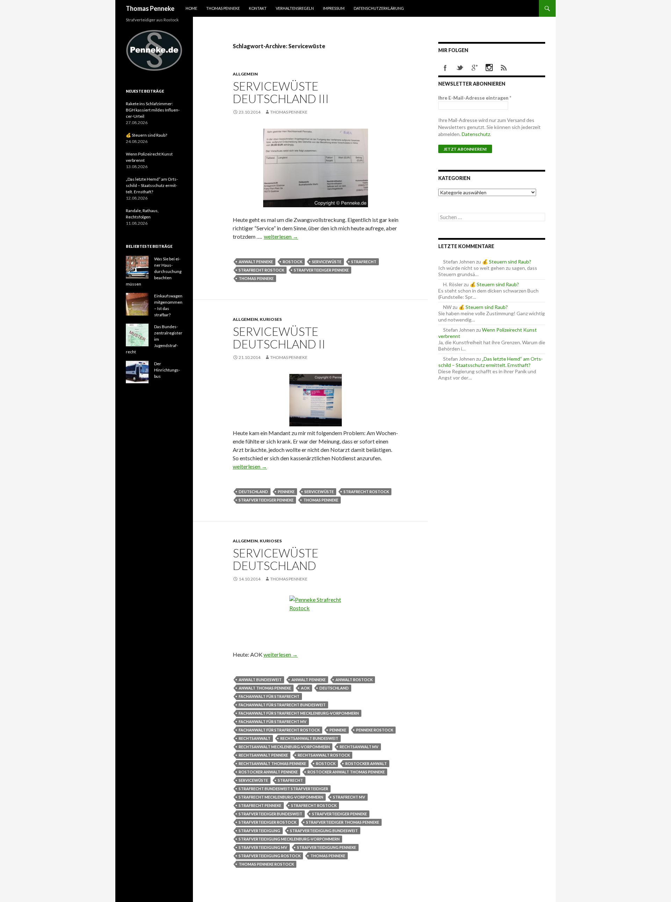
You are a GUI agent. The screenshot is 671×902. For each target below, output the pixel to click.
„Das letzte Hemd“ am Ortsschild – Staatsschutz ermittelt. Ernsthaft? (490, 362)
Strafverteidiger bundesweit (270, 813)
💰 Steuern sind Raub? (506, 262)
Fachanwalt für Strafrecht (269, 696)
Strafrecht (363, 261)
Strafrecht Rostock (261, 270)
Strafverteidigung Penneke (326, 847)
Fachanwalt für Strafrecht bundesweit (282, 704)
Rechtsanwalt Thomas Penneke (272, 763)
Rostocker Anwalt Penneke (268, 772)
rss (504, 68)
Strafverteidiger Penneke (321, 270)
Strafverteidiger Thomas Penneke (342, 822)
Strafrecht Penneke (260, 805)
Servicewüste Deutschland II (279, 337)
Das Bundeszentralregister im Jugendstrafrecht (154, 339)
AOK (305, 688)
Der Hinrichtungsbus (167, 370)
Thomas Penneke (150, 8)
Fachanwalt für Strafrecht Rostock (279, 730)
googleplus (475, 68)
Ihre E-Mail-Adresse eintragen (474, 98)
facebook (445, 68)
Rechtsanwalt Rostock (324, 755)
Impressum (334, 8)
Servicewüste (326, 261)
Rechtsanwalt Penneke (263, 755)
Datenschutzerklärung (379, 8)
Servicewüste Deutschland (275, 559)
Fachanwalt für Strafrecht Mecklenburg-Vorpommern (299, 713)
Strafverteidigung (259, 830)
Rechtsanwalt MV (359, 746)
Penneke (286, 491)
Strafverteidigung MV (263, 847)
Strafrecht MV (349, 797)
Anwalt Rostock (354, 679)
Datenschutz (476, 134)
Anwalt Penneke (256, 261)
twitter (460, 68)
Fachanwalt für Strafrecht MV (272, 721)
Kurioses (271, 319)
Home (191, 8)
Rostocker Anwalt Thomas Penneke (346, 772)
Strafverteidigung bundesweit (324, 830)
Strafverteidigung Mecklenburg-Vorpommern (289, 839)
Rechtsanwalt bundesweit (309, 738)
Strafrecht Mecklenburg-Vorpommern (281, 797)
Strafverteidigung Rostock (270, 855)
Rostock (292, 261)
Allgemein (245, 74)
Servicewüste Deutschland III (281, 92)
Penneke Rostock (374, 730)
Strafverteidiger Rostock (267, 822)
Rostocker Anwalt (366, 763)
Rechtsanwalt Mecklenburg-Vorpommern (284, 746)
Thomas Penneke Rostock (266, 864)
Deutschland (253, 491)
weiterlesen (281, 236)
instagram (489, 68)
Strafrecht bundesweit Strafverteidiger (283, 788)
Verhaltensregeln (295, 8)
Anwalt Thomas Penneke (265, 688)
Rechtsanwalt (254, 738)
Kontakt (258, 8)
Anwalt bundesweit (260, 679)
